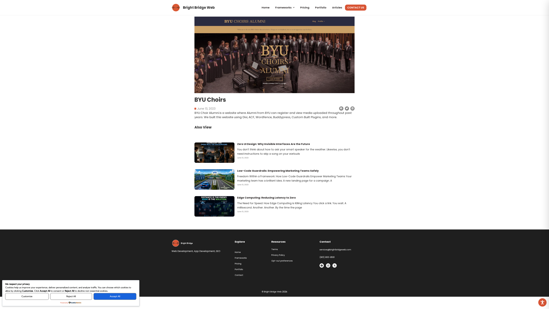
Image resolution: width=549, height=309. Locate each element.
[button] (341, 108)
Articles (337, 7)
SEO (218, 251)
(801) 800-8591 (327, 257)
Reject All (71, 296)
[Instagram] (328, 265)
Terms (274, 249)
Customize (26, 296)
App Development (204, 251)
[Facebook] (322, 265)
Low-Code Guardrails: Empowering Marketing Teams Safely (278, 171)
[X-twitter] (334, 265)
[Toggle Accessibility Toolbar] (542, 302)
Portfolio (320, 7)
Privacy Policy (278, 255)
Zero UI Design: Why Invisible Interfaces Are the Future (273, 144)
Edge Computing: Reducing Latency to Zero (266, 197)
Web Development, (182, 251)
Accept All (115, 296)
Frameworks (283, 7)
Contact (239, 275)
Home (265, 7)
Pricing (304, 7)
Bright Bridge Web (199, 7)
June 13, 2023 (242, 158)
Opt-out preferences (282, 261)
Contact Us (355, 7)
